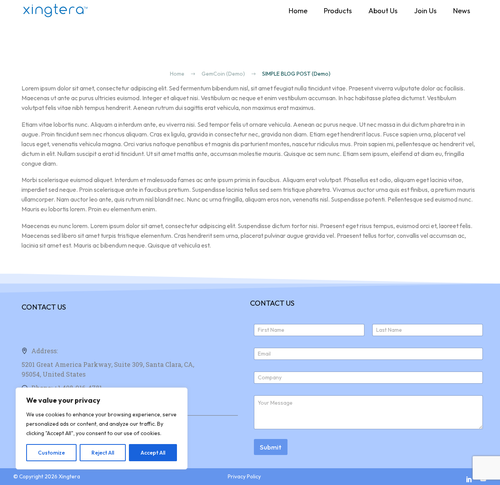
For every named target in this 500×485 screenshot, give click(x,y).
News (461, 10)
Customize (51, 452)
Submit (271, 447)
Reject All (102, 452)
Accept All (153, 452)
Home (298, 10)
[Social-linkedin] (469, 479)
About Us (383, 10)
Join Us (425, 10)
